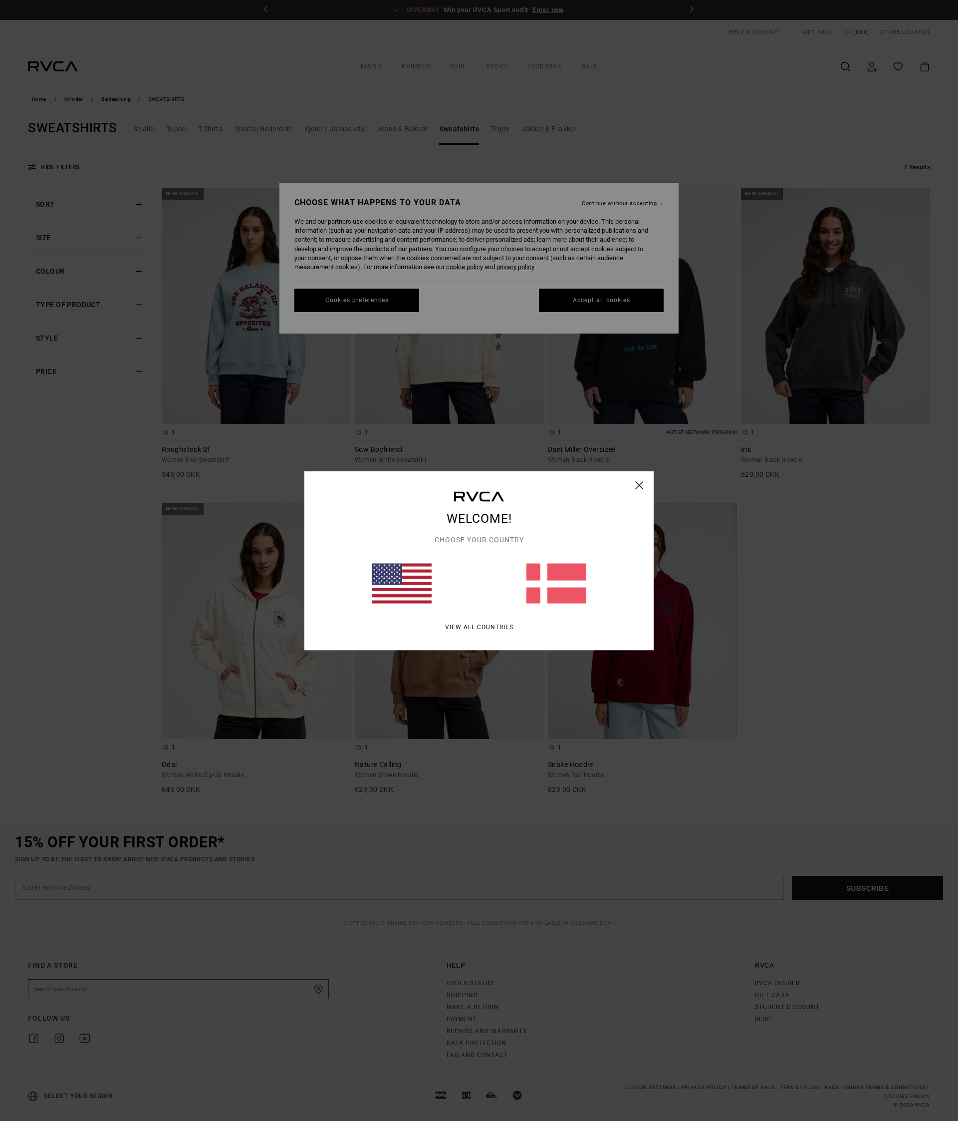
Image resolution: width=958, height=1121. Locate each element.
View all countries (479, 626)
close (639, 485)
